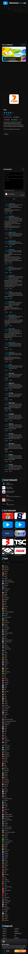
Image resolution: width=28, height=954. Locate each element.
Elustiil (4, 935)
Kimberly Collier (12, 328)
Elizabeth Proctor (12, 232)
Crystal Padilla (11, 275)
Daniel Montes (11, 249)
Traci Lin (10, 291)
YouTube (7, 119)
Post (14, 198)
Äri (15, 935)
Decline (7, 950)
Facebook (15, 119)
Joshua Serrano (12, 203)
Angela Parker (11, 352)
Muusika (16, 931)
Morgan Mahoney (12, 315)
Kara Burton (11, 266)
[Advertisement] (14, 29)
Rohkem (6, 134)
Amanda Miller (11, 216)
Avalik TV (4, 928)
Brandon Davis (11, 301)
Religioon (16, 938)
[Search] (4, 562)
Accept (20, 950)
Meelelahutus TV (18, 933)
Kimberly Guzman (12, 240)
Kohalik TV (17, 928)
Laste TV (4, 938)
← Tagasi (23, 44)
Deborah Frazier (12, 342)
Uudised (4, 931)
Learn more (22, 948)
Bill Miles (10, 364)
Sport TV (4, 933)
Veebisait (17, 117)
